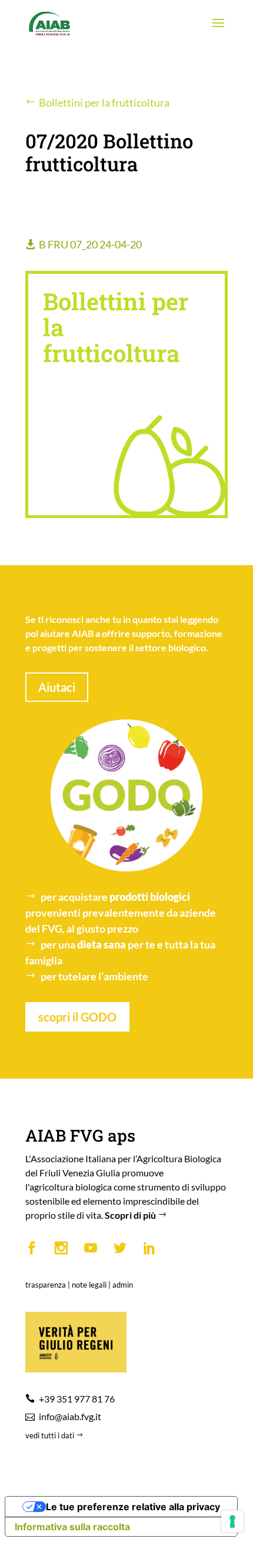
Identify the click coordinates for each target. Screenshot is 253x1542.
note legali (89, 1284)
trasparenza (45, 1284)
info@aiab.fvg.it (70, 1416)
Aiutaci (56, 687)
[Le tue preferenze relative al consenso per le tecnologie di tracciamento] (232, 1521)
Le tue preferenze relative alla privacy (133, 1507)
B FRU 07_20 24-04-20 (90, 244)
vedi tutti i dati (50, 1435)
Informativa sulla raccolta (72, 1527)
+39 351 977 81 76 (77, 1398)
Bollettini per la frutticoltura (104, 102)
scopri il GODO (77, 1017)
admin (122, 1284)
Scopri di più (131, 1215)
